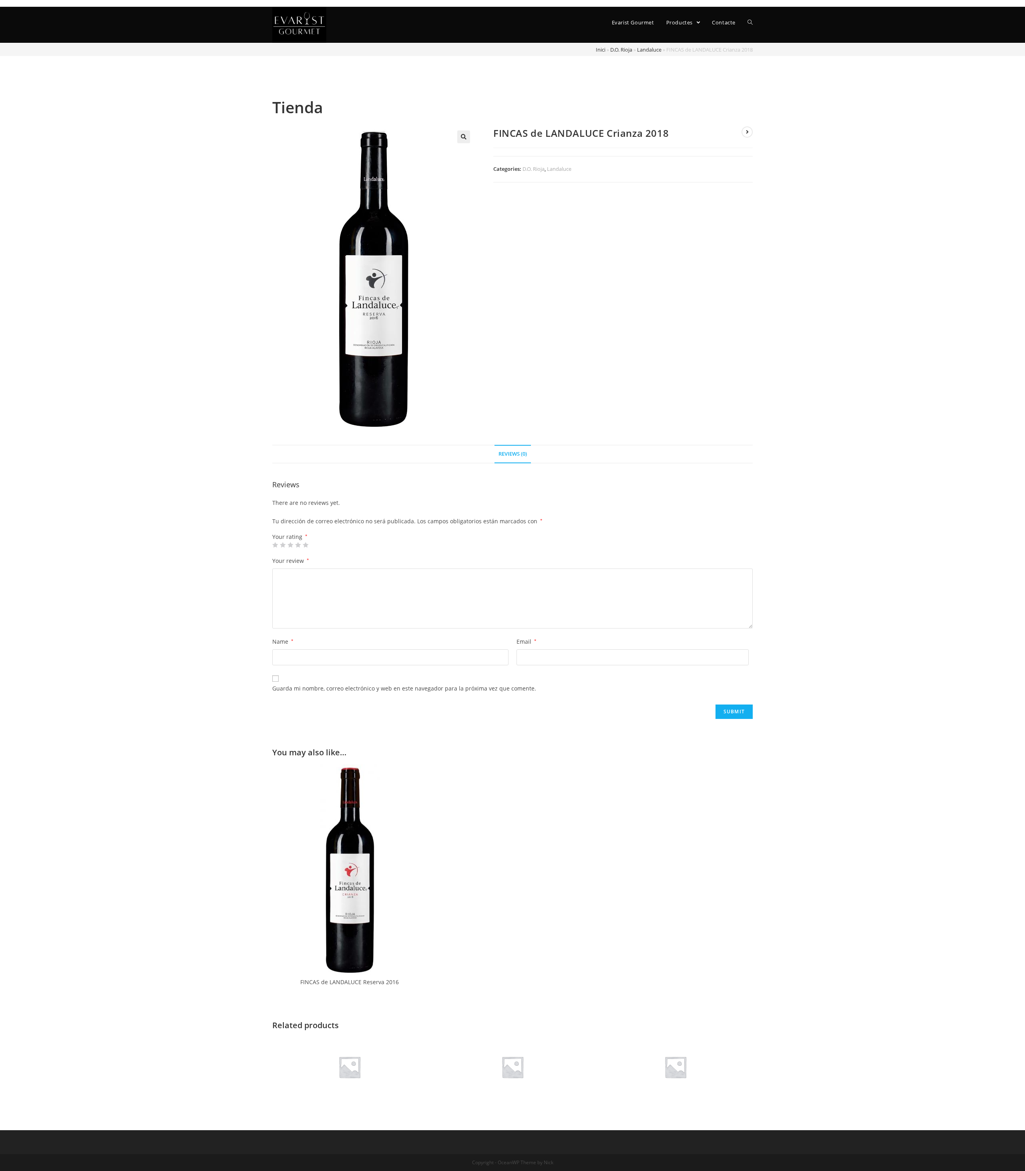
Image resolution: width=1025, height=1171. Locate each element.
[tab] (512, 454)
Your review (290, 560)
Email (527, 641)
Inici (600, 49)
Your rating (290, 537)
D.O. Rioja (621, 49)
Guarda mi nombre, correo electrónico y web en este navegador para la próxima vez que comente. (404, 688)
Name (282, 641)
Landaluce (649, 49)
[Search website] (750, 22)
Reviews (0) (512, 453)
